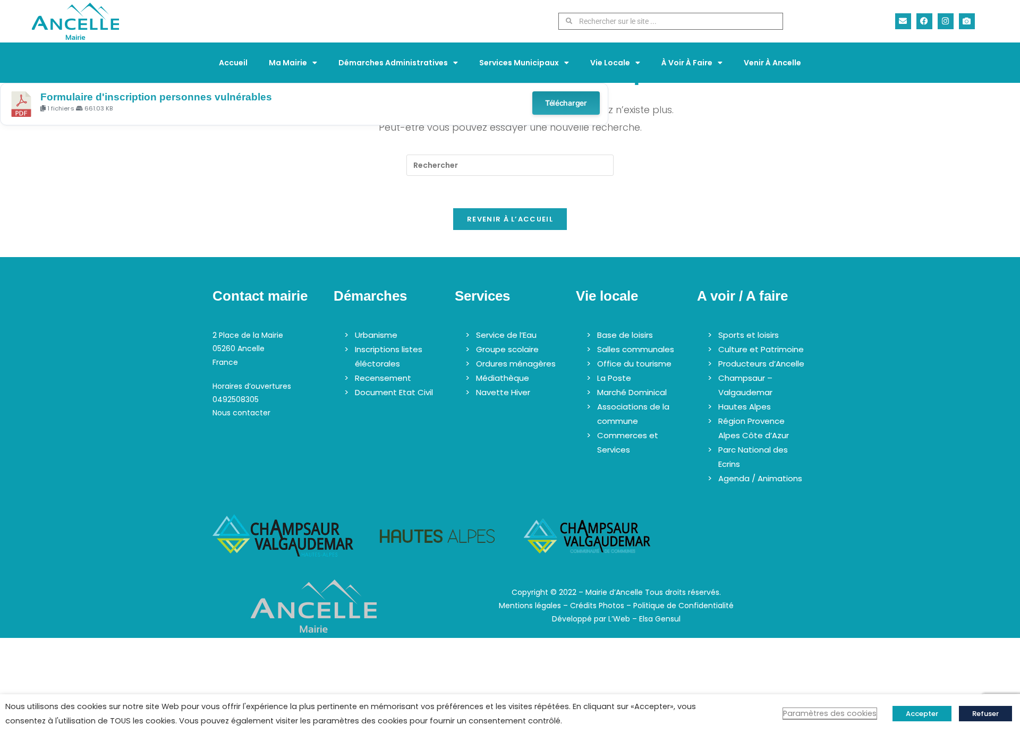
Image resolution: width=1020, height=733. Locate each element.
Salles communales (635, 349)
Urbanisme (376, 334)
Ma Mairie (288, 62)
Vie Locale (610, 62)
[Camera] (967, 21)
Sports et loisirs (748, 334)
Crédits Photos (597, 605)
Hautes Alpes (744, 406)
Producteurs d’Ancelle (761, 363)
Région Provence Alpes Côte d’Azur (753, 428)
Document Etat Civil (394, 392)
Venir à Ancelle (772, 62)
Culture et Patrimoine (761, 349)
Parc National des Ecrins (753, 457)
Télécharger (566, 102)
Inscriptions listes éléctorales (388, 356)
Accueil (233, 62)
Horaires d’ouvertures (251, 386)
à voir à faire (686, 62)
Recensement (383, 377)
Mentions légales (530, 605)
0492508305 (235, 399)
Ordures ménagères (516, 363)
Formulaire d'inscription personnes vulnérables (156, 97)
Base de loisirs (625, 334)
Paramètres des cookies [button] (830, 713)
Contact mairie (260, 296)
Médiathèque (502, 377)
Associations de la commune (633, 414)
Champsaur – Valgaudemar (745, 385)
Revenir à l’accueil (510, 219)
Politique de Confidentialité (683, 605)
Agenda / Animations (760, 478)
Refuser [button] (985, 714)
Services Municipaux (519, 62)
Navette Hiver (503, 392)
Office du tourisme (634, 363)
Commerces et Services (627, 442)
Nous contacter (241, 412)
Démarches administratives (393, 62)
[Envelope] (903, 21)
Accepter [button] (922, 714)
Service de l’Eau (506, 334)
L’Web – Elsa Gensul (644, 618)
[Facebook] (924, 21)
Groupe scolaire (507, 349)
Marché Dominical (632, 392)
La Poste (614, 377)
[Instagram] (946, 21)
